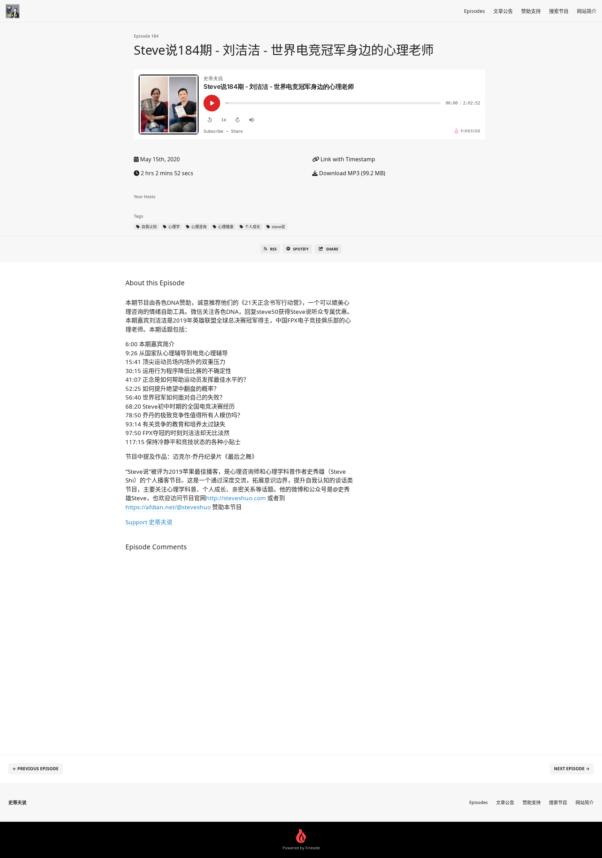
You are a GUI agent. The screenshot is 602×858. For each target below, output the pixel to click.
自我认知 (148, 226)
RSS (273, 249)
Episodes (474, 11)
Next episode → (571, 769)
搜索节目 (559, 11)
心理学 (173, 226)
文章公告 (503, 11)
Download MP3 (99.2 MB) (351, 173)
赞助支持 (531, 11)
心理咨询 (198, 226)
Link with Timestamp (347, 159)
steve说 (278, 226)
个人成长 (252, 226)
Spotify (301, 249)
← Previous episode (36, 769)
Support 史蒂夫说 (148, 522)
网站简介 (586, 11)
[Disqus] (239, 649)
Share (332, 249)
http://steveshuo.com (236, 498)
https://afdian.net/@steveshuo (168, 507)
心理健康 (225, 226)
